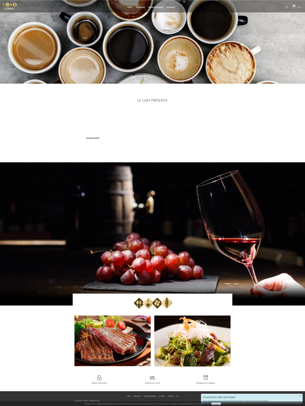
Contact (170, 396)
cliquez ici (207, 404)
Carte (129, 7)
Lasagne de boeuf (92, 138)
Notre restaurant (155, 7)
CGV (177, 396)
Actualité (162, 396)
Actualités (171, 7)
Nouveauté (140, 7)
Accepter (216, 404)
